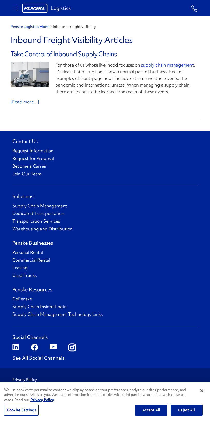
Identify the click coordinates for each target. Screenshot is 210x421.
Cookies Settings (21, 410)
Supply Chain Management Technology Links (57, 314)
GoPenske (22, 298)
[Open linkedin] (15, 347)
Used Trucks (24, 275)
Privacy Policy (24, 379)
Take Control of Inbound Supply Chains (63, 54)
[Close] (201, 390)
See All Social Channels (38, 358)
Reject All (186, 410)
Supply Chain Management (39, 205)
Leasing (20, 267)
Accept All (151, 410)
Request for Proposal (33, 158)
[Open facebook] (34, 347)
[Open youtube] (53, 347)
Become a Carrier (29, 166)
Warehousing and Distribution (42, 228)
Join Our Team (26, 173)
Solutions (22, 196)
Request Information (33, 150)
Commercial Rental (31, 260)
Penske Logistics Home (30, 26)
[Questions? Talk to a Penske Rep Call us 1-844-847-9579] (194, 8)
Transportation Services (36, 221)
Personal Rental (27, 252)
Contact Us (25, 141)
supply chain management (167, 65)
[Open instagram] (71, 347)
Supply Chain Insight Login (39, 306)
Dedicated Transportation (38, 213)
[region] (105, 401)
